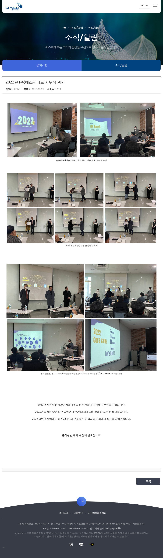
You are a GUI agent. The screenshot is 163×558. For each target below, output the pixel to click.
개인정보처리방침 (97, 513)
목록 (148, 481)
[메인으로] (14, 6)
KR (145, 5)
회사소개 (63, 513)
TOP (81, 501)
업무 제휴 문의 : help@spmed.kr (105, 528)
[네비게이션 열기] (155, 6)
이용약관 (78, 513)
